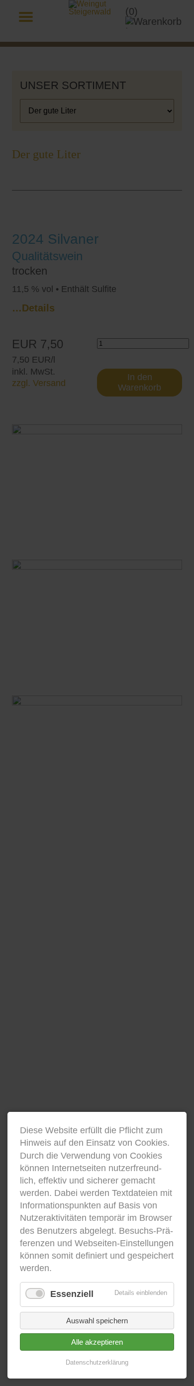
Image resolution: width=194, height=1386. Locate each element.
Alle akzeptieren (97, 1342)
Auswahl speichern (97, 1320)
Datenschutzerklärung (97, 1362)
